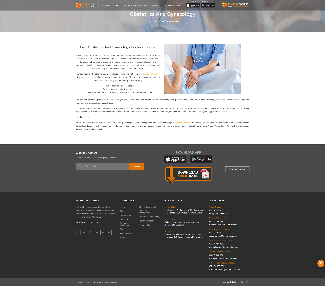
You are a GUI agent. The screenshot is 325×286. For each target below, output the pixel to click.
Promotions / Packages (148, 5)
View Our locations (237, 169)
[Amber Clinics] (86, 5)
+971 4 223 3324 (216, 221)
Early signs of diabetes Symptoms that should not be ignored (182, 223)
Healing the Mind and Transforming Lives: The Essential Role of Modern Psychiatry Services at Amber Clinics (183, 235)
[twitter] (102, 232)
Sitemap (123, 237)
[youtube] (84, 232)
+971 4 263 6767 (216, 255)
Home (148, 21)
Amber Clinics (95, 282)
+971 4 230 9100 (216, 210)
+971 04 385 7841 (217, 266)
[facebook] (78, 232)
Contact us (174, 5)
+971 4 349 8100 (216, 232)
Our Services (125, 215)
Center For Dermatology (149, 216)
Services (117, 5)
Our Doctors (129, 5)
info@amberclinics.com (219, 213)
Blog (164, 5)
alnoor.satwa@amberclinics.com (223, 236)
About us (106, 5)
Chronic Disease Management (146, 211)
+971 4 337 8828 (216, 244)
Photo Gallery (126, 233)
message (136, 166)
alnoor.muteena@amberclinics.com (224, 269)
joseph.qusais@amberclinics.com (223, 258)
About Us (124, 211)
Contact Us (245, 282)
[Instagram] (90, 232)
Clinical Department (147, 207)
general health (153, 74)
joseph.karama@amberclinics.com (224, 247)
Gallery (235, 282)
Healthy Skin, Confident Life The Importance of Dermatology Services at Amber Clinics (184, 211)
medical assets (182, 122)
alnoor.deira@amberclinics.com (223, 225)
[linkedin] (96, 232)
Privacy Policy (145, 225)
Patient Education (146, 221)
